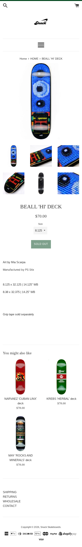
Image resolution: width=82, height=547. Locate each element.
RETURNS (10, 496)
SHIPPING (10, 492)
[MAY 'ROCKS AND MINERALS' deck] (20, 433)
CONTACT (10, 505)
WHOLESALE (12, 501)
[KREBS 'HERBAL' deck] (61, 377)
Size (40, 224)
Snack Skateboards (50, 527)
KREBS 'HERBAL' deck (61, 398)
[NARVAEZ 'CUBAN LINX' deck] (20, 377)
